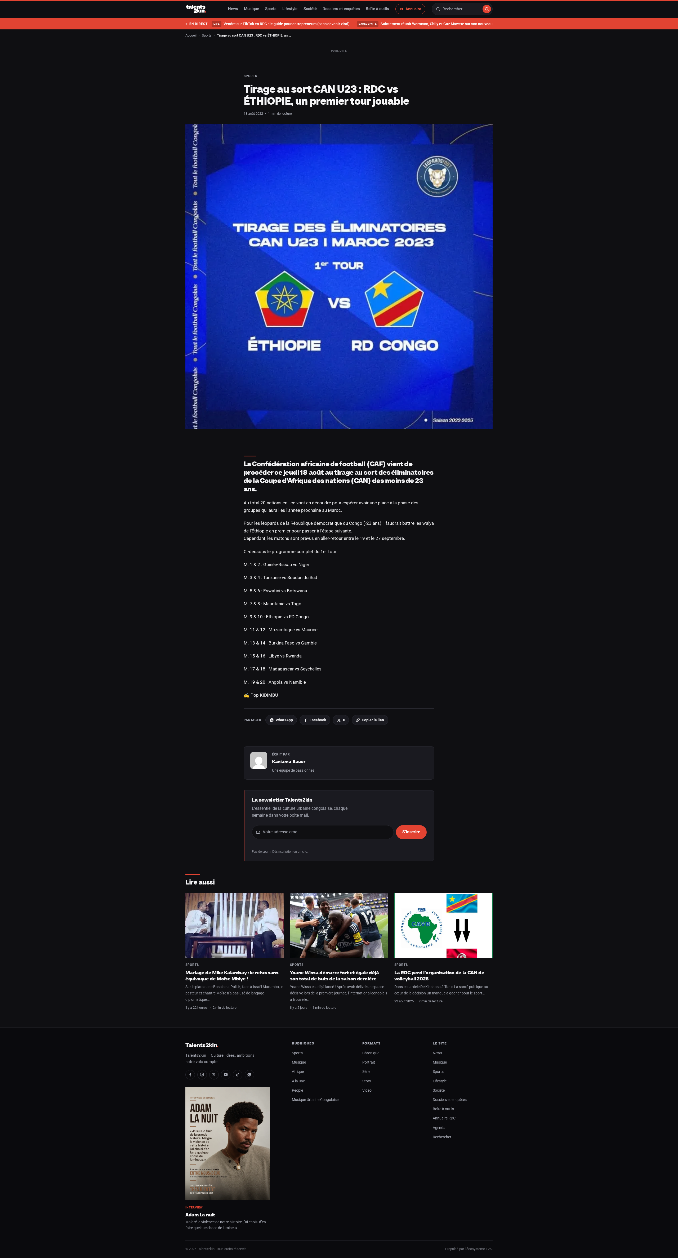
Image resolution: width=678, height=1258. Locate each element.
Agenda (439, 1128)
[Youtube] (225, 1074)
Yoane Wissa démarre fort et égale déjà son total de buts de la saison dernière (334, 976)
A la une (298, 1081)
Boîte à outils (377, 9)
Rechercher (442, 1137)
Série (366, 1071)
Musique (251, 9)
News (233, 9)
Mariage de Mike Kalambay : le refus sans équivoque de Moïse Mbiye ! (232, 976)
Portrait (368, 1062)
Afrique (298, 1071)
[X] (214, 1074)
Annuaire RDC (444, 1118)
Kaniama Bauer (288, 761)
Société (310, 9)
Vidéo (367, 1090)
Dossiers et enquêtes (341, 9)
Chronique (370, 1053)
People (297, 1090)
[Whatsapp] (249, 1074)
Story (366, 1081)
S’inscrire (411, 831)
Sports (270, 9)
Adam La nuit (200, 1215)
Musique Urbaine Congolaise (315, 1099)
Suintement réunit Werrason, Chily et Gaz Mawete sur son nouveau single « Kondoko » (442, 24)
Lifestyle (289, 9)
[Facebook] (190, 1074)
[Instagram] (202, 1074)
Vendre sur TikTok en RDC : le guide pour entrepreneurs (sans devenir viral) (281, 24)
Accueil (191, 35)
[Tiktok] (237, 1074)
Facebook (318, 720)
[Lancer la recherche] (487, 9)
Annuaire (413, 9)
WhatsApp (284, 720)
